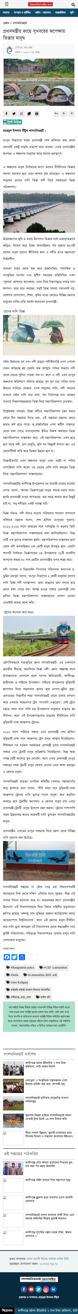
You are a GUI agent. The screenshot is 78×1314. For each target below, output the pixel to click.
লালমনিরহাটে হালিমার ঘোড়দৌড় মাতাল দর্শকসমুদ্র (46, 1099)
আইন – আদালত (43, 12)
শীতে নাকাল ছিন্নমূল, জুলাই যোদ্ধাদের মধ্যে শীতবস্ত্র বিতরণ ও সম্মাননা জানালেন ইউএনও (49, 1134)
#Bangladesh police (22, 968)
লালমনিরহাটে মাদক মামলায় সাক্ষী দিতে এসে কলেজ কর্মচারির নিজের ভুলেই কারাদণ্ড (49, 1216)
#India (14, 975)
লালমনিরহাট (20, 23)
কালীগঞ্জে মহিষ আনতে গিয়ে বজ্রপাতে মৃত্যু (47, 1180)
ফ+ (56, 113)
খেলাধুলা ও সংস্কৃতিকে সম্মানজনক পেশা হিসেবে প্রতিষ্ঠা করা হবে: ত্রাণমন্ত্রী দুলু (46, 1082)
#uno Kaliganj (19, 982)
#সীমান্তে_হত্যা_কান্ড (21, 997)
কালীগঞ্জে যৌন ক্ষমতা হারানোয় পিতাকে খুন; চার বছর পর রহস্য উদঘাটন (49, 1164)
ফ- (64, 113)
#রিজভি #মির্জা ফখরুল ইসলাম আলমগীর (30, 990)
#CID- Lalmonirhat (55, 968)
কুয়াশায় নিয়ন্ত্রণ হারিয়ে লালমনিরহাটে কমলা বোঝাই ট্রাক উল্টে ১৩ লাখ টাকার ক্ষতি (48, 1117)
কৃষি (72, 12)
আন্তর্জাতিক (60, 12)
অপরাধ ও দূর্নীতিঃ (22, 12)
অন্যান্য (6, 12)
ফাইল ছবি (45, 997)
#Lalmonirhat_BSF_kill (42, 975)
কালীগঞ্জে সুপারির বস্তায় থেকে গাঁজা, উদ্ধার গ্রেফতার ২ (48, 1234)
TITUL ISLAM (23, 47)
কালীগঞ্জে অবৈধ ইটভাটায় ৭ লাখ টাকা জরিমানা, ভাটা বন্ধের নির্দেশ (45, 1065)
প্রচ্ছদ (6, 23)
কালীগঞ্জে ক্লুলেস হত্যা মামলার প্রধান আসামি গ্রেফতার (49, 1199)
